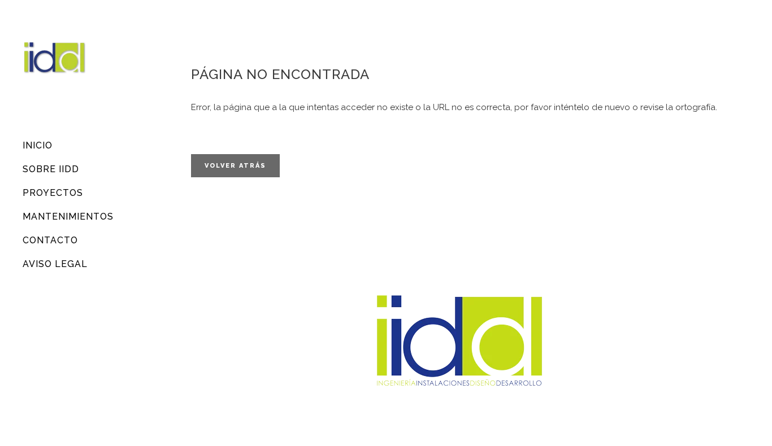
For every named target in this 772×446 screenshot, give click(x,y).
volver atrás (235, 165)
